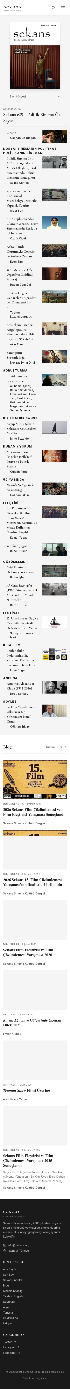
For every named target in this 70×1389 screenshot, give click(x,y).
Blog (6, 1285)
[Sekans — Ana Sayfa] (12, 7)
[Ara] (53, 7)
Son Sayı (8, 1274)
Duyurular (9, 1301)
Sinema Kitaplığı (13, 1290)
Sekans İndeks (12, 1280)
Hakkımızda (10, 1318)
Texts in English (13, 1296)
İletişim (7, 1323)
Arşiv (6, 1307)
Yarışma (8, 1312)
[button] (35, 136)
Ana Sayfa (9, 1269)
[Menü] (63, 8)
